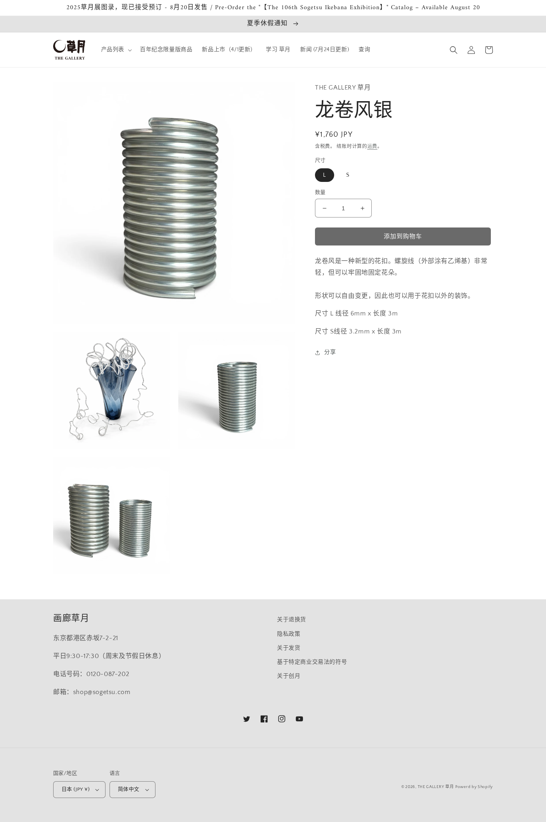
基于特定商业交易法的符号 (312, 662)
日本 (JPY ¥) (76, 789)
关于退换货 (291, 619)
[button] (115, 49)
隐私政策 (288, 634)
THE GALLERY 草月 (436, 787)
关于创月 (288, 676)
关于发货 (288, 648)
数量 (320, 192)
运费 (372, 146)
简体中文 (128, 789)
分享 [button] (330, 352)
